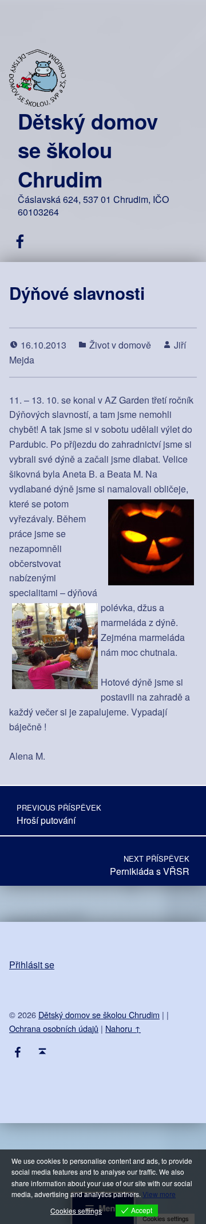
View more (159, 1194)
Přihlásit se (31, 964)
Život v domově (120, 344)
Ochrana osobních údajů (53, 1028)
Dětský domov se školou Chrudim (88, 150)
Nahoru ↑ (123, 1028)
